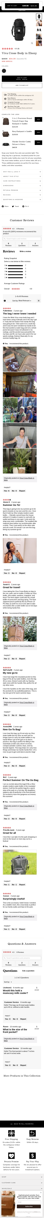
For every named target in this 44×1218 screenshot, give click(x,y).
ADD (38, 119)
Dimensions (8, 185)
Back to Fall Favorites (24, 1124)
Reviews (7, 195)
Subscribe (29, 1206)
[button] (24, 301)
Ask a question (28, 971)
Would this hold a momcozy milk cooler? (15, 991)
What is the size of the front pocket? (15, 1030)
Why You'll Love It (11, 172)
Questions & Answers (13, 199)
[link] (11, 49)
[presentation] (20, 359)
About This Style (11, 176)
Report (22, 491)
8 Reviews (21, 229)
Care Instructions (11, 181)
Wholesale (7, 1188)
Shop (4, 1177)
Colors (5, 66)
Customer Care (9, 1183)
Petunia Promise (10, 190)
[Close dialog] (41, 1192)
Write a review (26, 252)
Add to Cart (8, 1097)
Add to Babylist (22, 85)
